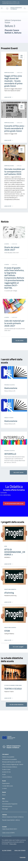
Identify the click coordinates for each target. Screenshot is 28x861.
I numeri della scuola (7, 786)
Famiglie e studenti (8, 417)
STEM (7, 630)
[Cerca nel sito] (25, 8)
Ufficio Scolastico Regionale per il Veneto (12, 764)
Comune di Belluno (7, 777)
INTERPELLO (10, 454)
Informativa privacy (7, 806)
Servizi (4, 795)
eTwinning (9, 592)
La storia (4, 788)
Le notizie (6, 244)
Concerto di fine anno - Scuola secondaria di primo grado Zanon (14, 128)
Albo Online (5, 801)
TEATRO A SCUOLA (13, 688)
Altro (5, 546)
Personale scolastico (9, 385)
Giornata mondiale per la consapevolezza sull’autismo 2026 (14, 171)
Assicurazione (10, 388)
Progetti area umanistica (10, 589)
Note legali (5, 809)
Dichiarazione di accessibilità (9, 759)
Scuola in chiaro (6, 769)
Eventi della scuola (9, 72)
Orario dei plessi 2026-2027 (11, 248)
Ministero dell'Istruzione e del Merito (11, 762)
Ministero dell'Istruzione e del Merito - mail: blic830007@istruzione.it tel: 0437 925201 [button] (11, 2)
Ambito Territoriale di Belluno (9, 767)
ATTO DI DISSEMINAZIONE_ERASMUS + (14, 552)
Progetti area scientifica (10, 627)
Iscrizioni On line (6, 772)
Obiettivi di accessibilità (8, 757)
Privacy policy (12, 844)
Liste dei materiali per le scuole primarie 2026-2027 (14, 323)
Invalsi (4, 774)
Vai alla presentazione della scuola (14, 503)
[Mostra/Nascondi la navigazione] (2, 8)
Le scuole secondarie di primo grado (13, 685)
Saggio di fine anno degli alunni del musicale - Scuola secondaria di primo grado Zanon (13, 81)
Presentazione (6, 783)
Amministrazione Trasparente (9, 804)
